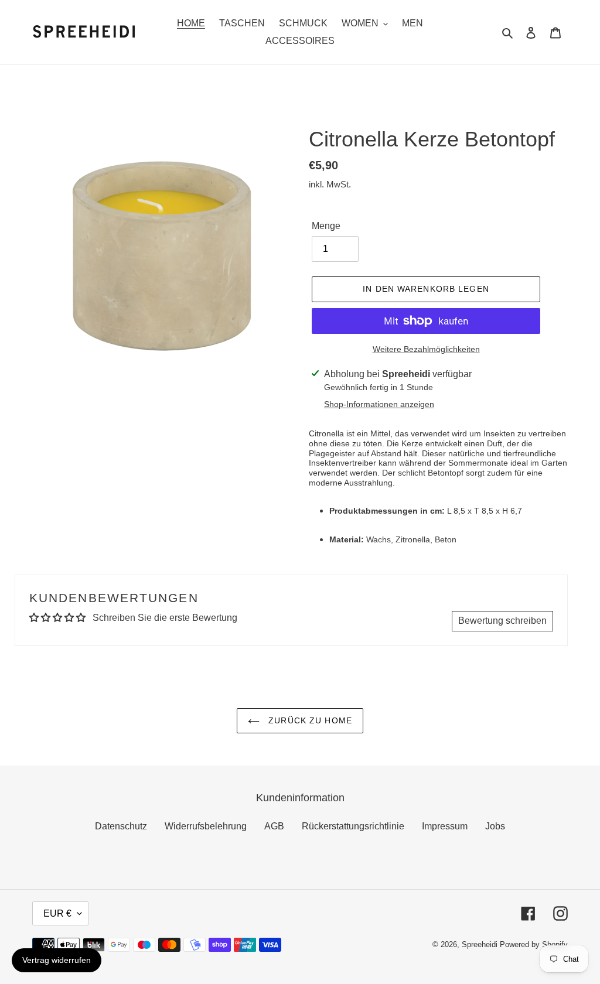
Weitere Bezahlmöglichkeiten (426, 349)
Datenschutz (121, 826)
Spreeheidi (479, 944)
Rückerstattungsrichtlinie (353, 826)
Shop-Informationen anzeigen (379, 404)
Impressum (445, 826)
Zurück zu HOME (308, 720)
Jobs (495, 826)
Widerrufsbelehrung (206, 826)
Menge (326, 226)
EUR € (57, 913)
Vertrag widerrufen (56, 960)
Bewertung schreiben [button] (502, 621)
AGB (274, 826)
